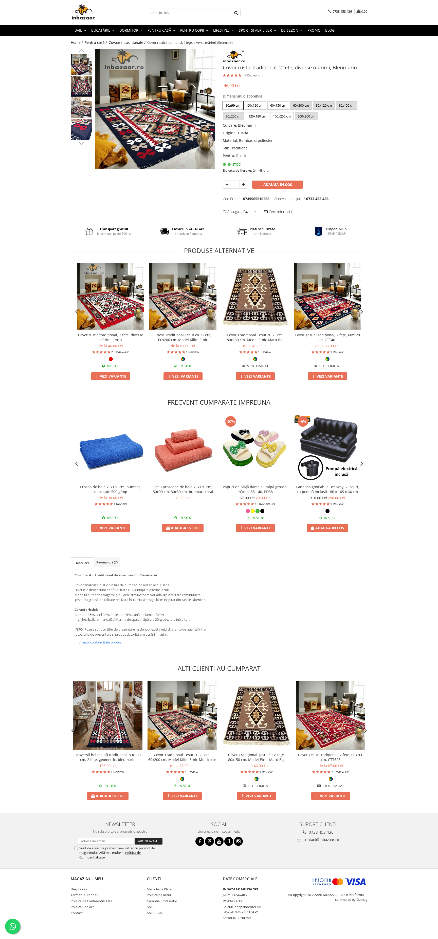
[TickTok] (228, 841)
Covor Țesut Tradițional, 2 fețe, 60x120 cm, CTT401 (327, 337)
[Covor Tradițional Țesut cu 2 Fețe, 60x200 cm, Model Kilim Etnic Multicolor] (182, 296)
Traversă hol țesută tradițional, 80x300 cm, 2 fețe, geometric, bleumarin (108, 757)
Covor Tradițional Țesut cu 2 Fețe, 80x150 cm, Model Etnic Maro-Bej (255, 337)
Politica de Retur (159, 895)
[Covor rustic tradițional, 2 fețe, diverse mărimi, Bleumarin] (155, 109)
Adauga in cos (277, 184)
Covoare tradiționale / (128, 42)
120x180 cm (257, 116)
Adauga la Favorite (241, 211)
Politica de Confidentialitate (91, 901)
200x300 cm (306, 116)
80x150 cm (347, 105)
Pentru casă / (96, 42)
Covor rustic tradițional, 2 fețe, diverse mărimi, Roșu (110, 337)
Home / (77, 42)
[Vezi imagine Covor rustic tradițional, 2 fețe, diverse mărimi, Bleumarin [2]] (81, 107)
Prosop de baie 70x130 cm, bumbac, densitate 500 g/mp (110, 489)
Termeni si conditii (84, 895)
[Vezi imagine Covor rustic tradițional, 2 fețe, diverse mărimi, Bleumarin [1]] (81, 86)
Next (81, 142)
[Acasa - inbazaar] (96, 13)
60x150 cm (278, 105)
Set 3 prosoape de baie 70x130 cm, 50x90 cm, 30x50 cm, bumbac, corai (183, 489)
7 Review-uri (253, 75)
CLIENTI (154, 878)
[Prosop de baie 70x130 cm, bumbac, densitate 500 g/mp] (110, 448)
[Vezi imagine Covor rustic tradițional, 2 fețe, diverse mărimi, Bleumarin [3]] (81, 129)
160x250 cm (282, 116)
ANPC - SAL (155, 913)
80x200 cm (234, 116)
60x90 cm (233, 105)
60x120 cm (255, 105)
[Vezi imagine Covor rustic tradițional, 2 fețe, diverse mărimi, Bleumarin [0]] (81, 64)
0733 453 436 (321, 832)
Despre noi (79, 889)
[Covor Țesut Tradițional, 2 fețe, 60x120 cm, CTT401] (327, 296)
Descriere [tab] (82, 563)
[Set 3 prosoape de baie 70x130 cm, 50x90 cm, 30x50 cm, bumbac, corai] (182, 448)
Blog (330, 30)
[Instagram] (238, 841)
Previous (81, 51)
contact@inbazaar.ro (320, 839)
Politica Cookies (82, 907)
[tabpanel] (155, 109)
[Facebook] (199, 841)
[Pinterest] (209, 841)
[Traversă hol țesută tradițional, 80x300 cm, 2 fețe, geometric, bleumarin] (107, 715)
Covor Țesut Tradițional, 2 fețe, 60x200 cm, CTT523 (330, 757)
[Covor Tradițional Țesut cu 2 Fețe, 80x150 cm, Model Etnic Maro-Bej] (255, 296)
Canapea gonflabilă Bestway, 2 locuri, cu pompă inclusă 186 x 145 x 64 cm (327, 489)
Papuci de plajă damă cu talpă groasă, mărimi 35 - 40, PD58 (255, 489)
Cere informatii (280, 211)
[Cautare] (236, 13)
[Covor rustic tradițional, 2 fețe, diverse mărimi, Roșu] (110, 296)
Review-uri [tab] (107, 562)
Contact (77, 913)
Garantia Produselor (162, 901)
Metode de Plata (159, 889)
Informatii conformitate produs (98, 642)
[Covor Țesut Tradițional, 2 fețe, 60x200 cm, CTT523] (330, 715)
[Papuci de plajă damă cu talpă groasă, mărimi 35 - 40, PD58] (255, 448)
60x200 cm (301, 105)
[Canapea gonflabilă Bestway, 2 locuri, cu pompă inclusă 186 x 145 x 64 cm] (327, 448)
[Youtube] (219, 841)
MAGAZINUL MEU (87, 878)
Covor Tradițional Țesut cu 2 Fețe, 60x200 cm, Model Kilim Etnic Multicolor (183, 337)
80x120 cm (324, 105)
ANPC (151, 907)
